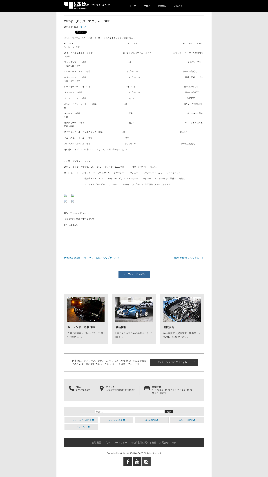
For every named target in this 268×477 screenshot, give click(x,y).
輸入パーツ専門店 (186, 420)
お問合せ (178, 6)
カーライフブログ (80, 427)
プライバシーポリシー (115, 442)
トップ (133, 6)
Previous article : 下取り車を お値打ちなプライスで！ (92, 257)
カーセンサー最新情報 (81, 327)
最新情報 (121, 327)
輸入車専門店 (150, 420)
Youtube (137, 467)
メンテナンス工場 (115, 420)
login (174, 442)
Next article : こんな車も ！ (189, 257)
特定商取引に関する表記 (143, 442)
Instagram (146, 469)
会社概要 (96, 442)
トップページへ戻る (134, 274)
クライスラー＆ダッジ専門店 (80, 420)
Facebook (128, 469)
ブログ (147, 6)
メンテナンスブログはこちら (172, 362)
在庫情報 (162, 6)
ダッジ (83, 27)
